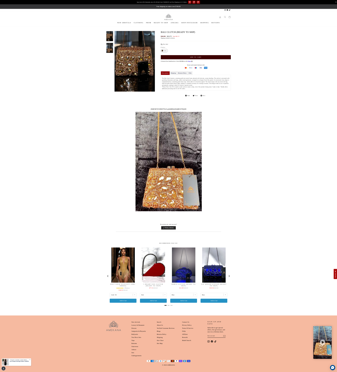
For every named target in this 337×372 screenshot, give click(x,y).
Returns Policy (161, 334)
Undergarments (136, 355)
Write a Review (170, 228)
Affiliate (185, 334)
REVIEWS (216, 22)
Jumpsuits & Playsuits (138, 331)
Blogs (159, 331)
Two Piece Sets (136, 337)
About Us (160, 325)
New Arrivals (135, 322)
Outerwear (134, 346)
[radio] (164, 50)
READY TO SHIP (161, 22)
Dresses (133, 328)
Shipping (163, 38)
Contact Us (185, 322)
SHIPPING (204, 22)
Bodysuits (134, 334)
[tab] (165, 73)
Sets (132, 352)
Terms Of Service (187, 328)
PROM (148, 22)
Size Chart (160, 340)
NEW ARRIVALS (124, 22)
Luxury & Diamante (137, 325)
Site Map (160, 343)
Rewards (185, 337)
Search (159, 322)
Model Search (186, 340)
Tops (133, 340)
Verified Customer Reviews (166, 328)
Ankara (133, 349)
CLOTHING (138, 22)
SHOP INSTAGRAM (189, 22)
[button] (164, 44)
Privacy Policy (187, 325)
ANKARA (175, 22)
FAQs (184, 331)
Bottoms (134, 343)
